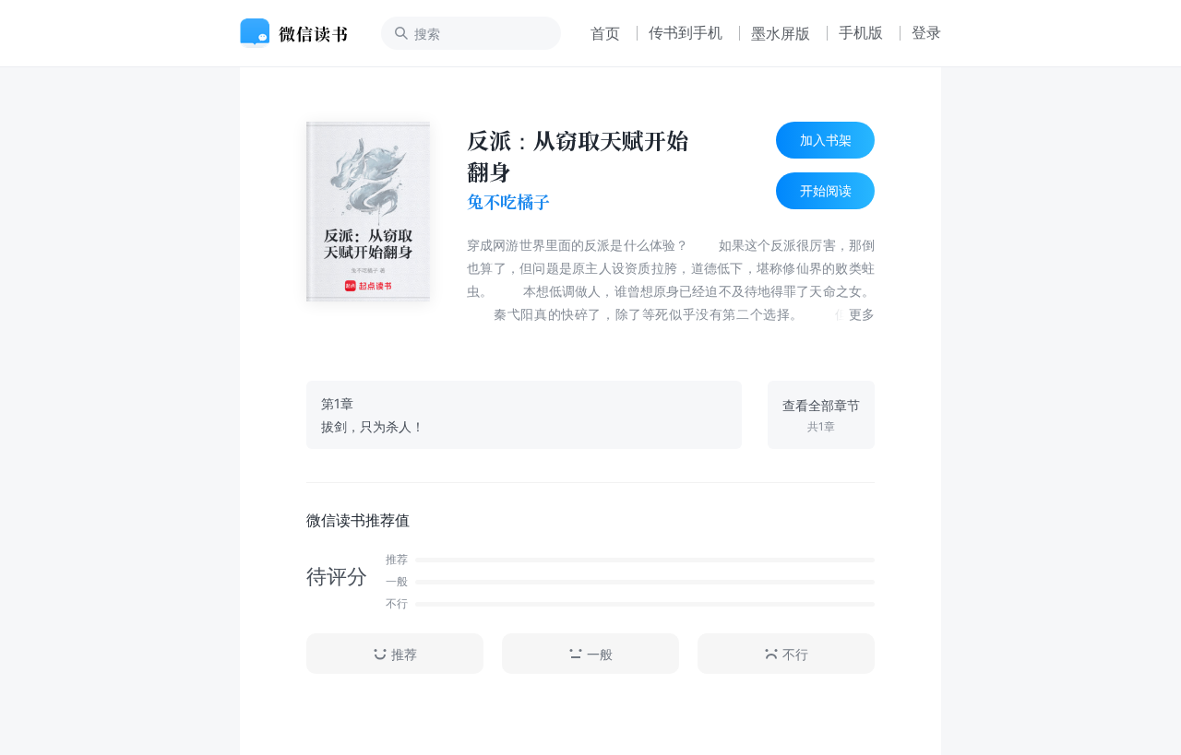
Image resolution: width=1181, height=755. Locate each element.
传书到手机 (685, 32)
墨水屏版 (780, 33)
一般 (600, 654)
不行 (795, 654)
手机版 (861, 32)
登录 (926, 32)
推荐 (404, 654)
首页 (605, 33)
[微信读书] (301, 33)
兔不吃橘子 (508, 202)
